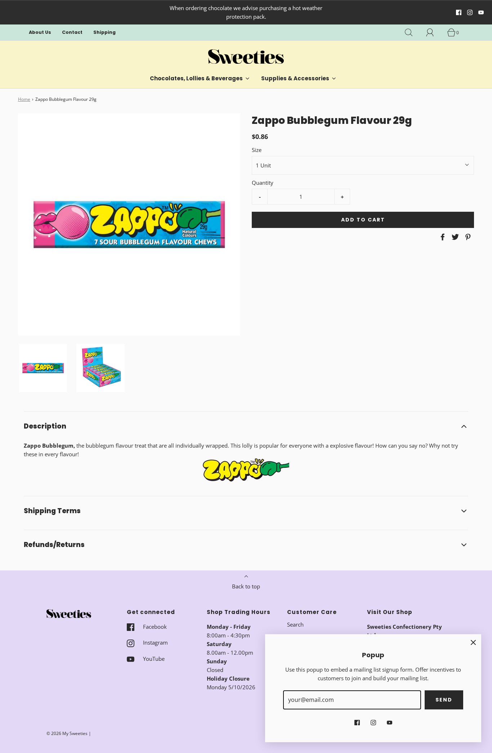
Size (256, 149)
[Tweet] (454, 237)
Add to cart (363, 219)
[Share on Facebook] (441, 237)
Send (443, 699)
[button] (43, 368)
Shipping (104, 32)
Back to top (246, 586)
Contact (72, 32)
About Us (40, 32)
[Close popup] (473, 642)
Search (295, 624)
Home (24, 99)
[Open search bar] (413, 32)
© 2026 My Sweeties (67, 733)
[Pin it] (466, 237)
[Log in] (434, 32)
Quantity (262, 182)
